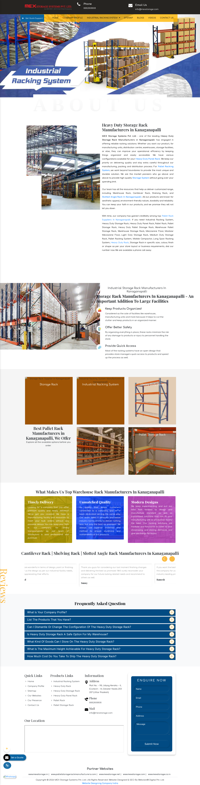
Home (55, 18)
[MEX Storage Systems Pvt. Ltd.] (48, 7)
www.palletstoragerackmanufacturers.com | (74, 694)
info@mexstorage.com (147, 9)
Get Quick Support (34, 18)
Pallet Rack (59, 620)
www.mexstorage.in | (38, 694)
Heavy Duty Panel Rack (148, 79)
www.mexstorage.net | (110, 694)
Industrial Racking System (102, 18)
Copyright (41, 700)
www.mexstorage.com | (134, 694)
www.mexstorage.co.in (159, 694)
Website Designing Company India (100, 703)
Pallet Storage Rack (63, 625)
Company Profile (73, 18)
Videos (152, 18)
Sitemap (128, 18)
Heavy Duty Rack (120, 162)
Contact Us (166, 18)
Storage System (140, 98)
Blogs (140, 18)
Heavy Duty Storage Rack (66, 611)
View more (49, 320)
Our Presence (34, 620)
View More (100, 320)
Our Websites (34, 616)
